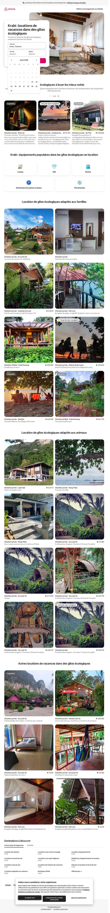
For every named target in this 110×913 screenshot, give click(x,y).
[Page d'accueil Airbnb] (9, 9)
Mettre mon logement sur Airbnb (89, 9)
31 (11, 91)
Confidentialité (46, 909)
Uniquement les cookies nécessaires (54, 899)
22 (32, 82)
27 (24, 86)
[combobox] (27, 46)
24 (11, 86)
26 (20, 86)
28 (28, 86)
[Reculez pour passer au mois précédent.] (11, 60)
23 (36, 82)
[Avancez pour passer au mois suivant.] (36, 60)
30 (36, 86)
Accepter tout (30, 898)
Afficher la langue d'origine (76, 3)
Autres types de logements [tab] (14, 845)
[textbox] (17, 54)
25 (15, 86)
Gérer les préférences (78, 898)
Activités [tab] (30, 845)
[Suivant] (58, 96)
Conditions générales (60, 909)
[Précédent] (50, 96)
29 (32, 86)
